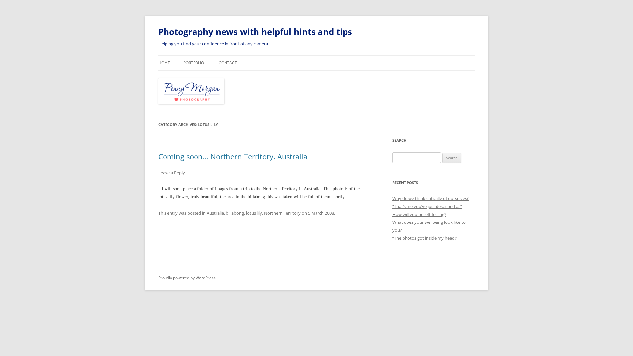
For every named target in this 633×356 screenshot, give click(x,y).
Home (164, 63)
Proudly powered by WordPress (187, 278)
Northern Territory (282, 213)
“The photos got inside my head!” (424, 238)
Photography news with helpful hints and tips (255, 32)
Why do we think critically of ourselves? (430, 198)
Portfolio (193, 63)
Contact (228, 63)
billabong (235, 213)
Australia (215, 213)
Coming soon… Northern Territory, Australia (232, 156)
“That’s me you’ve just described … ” (427, 206)
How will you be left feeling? (419, 214)
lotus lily (254, 213)
